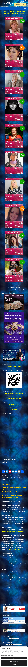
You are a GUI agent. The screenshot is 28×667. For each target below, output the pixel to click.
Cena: (16, 34)
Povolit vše (14, 664)
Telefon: (7, 34)
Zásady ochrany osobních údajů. (7, 655)
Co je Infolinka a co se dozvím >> (14, 366)
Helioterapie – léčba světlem (14, 406)
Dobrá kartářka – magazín (14, 395)
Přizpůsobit (14, 658)
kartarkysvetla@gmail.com (10, 497)
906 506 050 (8, 36)
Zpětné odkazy (14, 409)
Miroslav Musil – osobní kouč (14, 398)
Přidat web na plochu (20, 4)
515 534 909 (8, 39)
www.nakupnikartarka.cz (15, 550)
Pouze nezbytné (14, 661)
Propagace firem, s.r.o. (14, 396)
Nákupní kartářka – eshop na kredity (14, 393)
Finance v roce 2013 (14, 404)
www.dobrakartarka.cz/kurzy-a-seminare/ (13, 531)
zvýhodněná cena (19, 289)
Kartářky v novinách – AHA (14, 407)
